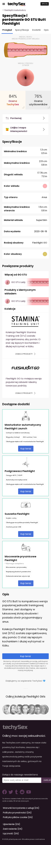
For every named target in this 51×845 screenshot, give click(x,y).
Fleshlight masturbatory (15, 10)
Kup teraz (25, 448)
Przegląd (7, 30)
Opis (46, 30)
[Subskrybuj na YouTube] (28, 793)
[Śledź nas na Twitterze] (11, 793)
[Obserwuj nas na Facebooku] (5, 793)
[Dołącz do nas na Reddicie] (21, 793)
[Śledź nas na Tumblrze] (17, 793)
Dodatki (36, 30)
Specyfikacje (22, 30)
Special (45, 4)
